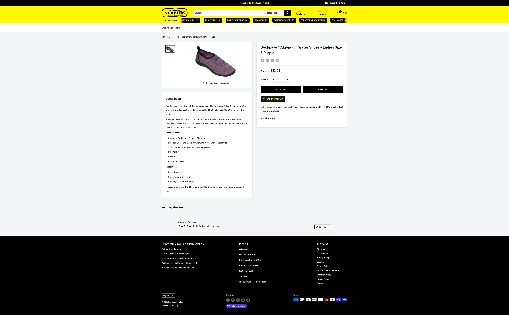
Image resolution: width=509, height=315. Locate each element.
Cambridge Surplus (279, 20)
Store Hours (322, 253)
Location (321, 261)
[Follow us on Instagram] (238, 300)
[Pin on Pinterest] (267, 60)
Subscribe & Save (337, 3)
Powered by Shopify (170, 305)
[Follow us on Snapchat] (248, 300)
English (166, 295)
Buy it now (323, 89)
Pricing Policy (323, 257)
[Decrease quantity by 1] (274, 79)
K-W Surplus (255, 20)
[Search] (287, 13)
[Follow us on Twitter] (233, 300)
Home (164, 37)
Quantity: (265, 79)
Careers (320, 283)
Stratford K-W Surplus (181, 20)
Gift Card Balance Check (328, 270)
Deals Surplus (207, 20)
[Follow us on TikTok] (243, 300)
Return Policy (323, 279)
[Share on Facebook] (262, 60)
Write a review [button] (322, 226)
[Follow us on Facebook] (228, 300)
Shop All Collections (171, 27)
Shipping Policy (324, 274)
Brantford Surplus (232, 20)
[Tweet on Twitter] (272, 60)
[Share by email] (277, 60)
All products (174, 37)
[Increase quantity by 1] (288, 79)
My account (320, 14)
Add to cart (280, 89)
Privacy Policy (323, 266)
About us (321, 248)
